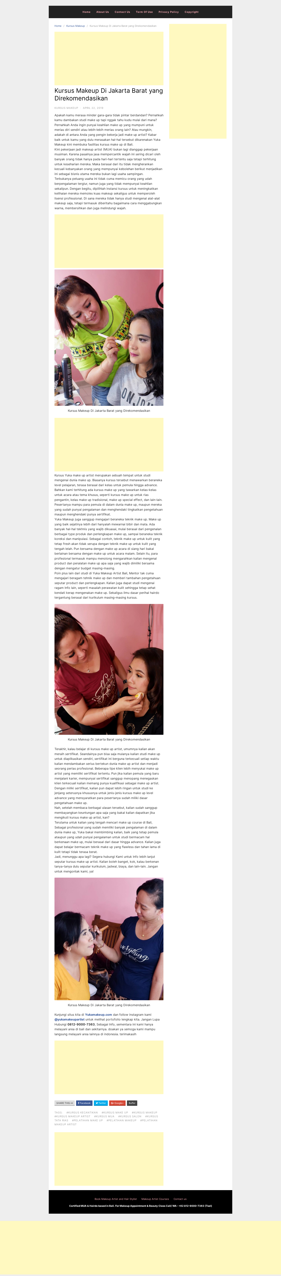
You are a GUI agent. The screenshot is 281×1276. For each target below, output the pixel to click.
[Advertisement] (108, 58)
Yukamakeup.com (98, 1014)
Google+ (119, 1103)
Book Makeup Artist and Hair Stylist (116, 1198)
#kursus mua (104, 1116)
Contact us (122, 11)
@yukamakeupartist (69, 1019)
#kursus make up (115, 1112)
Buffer (132, 1103)
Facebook (85, 1103)
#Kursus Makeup (144, 1112)
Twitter (102, 1103)
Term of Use (144, 11)
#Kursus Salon (129, 1116)
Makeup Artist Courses (155, 1198)
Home (87, 11)
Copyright (192, 11)
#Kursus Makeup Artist (72, 1116)
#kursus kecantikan (82, 1112)
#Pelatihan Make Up (87, 1120)
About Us (102, 11)
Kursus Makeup (75, 25)
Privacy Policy (169, 11)
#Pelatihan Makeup (121, 1120)
